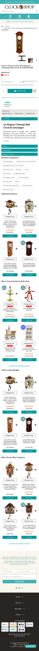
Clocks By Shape (8, 161)
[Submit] (36, 11)
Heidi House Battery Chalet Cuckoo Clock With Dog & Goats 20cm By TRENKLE (29, 487)
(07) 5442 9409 (20, 636)
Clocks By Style (27, 185)
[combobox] (19, 11)
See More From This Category (19, 366)
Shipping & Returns (8, 154)
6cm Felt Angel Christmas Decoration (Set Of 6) (29, 349)
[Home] (2, 26)
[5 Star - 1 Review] (10, 230)
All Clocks (19, 169)
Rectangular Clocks (9, 177)
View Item (10, 236)
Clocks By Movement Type (11, 185)
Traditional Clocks (19, 173)
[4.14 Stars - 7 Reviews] (10, 314)
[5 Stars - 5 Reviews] (28, 492)
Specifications (7, 150)
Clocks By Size (7, 181)
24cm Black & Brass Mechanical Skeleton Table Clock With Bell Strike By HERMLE (29, 223)
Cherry (27, 169)
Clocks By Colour (8, 189)
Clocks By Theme (23, 177)
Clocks (17, 181)
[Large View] (30, 59)
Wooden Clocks (7, 169)
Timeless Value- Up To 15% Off (25, 161)
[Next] (36, 60)
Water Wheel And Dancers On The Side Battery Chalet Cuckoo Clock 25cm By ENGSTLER (10, 224)
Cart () (19, 18)
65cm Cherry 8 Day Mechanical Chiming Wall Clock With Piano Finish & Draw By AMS (10, 266)
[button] (19, 597)
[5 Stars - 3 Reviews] (28, 532)
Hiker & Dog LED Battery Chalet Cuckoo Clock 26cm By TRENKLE (10, 528)
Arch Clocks (6, 173)
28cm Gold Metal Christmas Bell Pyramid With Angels (10, 310)
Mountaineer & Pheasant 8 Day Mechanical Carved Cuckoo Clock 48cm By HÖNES (10, 487)
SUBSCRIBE (19, 581)
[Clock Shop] (19, 6)
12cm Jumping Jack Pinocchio (29, 309)
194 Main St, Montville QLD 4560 (20, 634)
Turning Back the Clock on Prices (13, 165)
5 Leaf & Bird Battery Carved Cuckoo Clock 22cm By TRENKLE (29, 527)
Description (6, 119)
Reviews (5, 146)
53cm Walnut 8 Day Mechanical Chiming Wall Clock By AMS (29, 265)
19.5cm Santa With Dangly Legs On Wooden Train (10, 349)
